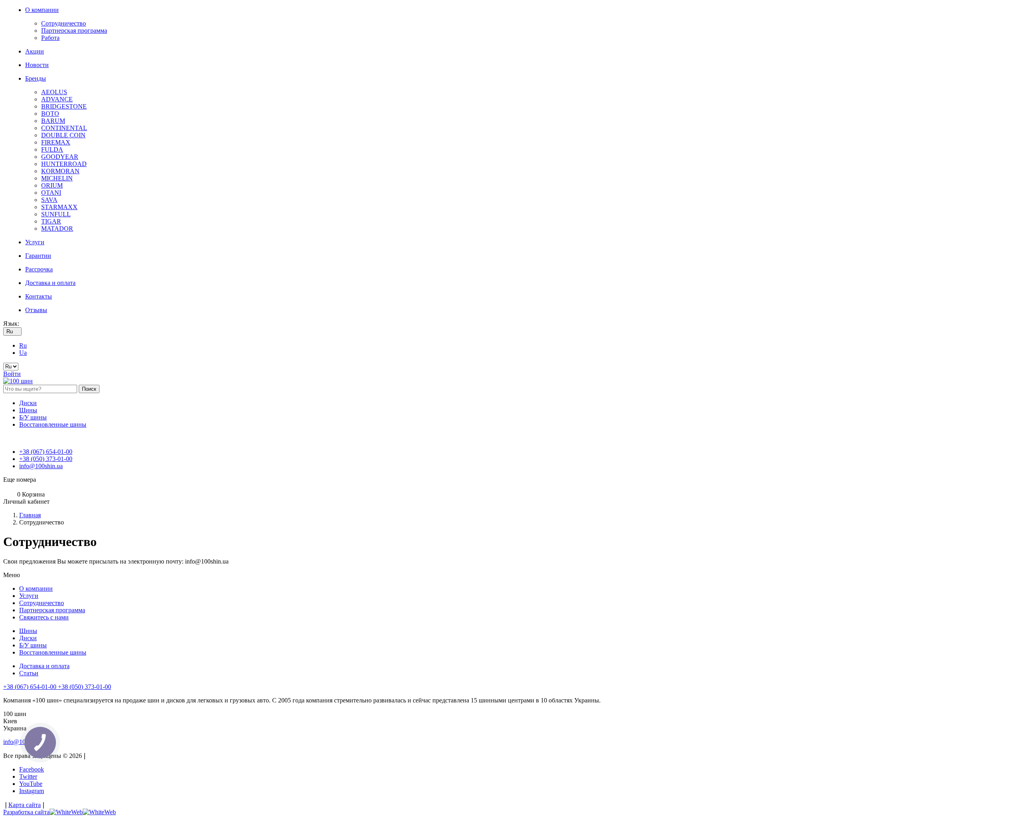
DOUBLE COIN (63, 135)
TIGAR (51, 221)
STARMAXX (59, 207)
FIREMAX (55, 142)
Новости (37, 64)
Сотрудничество (63, 23)
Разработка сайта (26, 812)
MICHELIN (57, 178)
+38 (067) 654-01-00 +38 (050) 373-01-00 (57, 686)
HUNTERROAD (64, 163)
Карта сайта (24, 804)
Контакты (38, 296)
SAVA (49, 199)
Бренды (35, 78)
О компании (42, 9)
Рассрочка (39, 269)
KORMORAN (60, 171)
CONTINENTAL (64, 128)
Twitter (28, 776)
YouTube (30, 783)
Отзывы (36, 310)
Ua (23, 352)
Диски (28, 403)
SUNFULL (56, 214)
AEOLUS (54, 92)
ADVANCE (57, 99)
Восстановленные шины (52, 424)
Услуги (34, 242)
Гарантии (38, 255)
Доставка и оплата (50, 282)
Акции (34, 51)
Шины (28, 410)
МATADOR (57, 228)
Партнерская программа (74, 30)
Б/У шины (33, 417)
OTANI (51, 192)
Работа (50, 37)
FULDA (52, 149)
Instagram (31, 790)
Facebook (31, 769)
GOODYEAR (59, 156)
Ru (23, 345)
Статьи (28, 673)
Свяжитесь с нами (44, 617)
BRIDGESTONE (64, 106)
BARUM (53, 120)
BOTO (50, 113)
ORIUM (52, 185)
